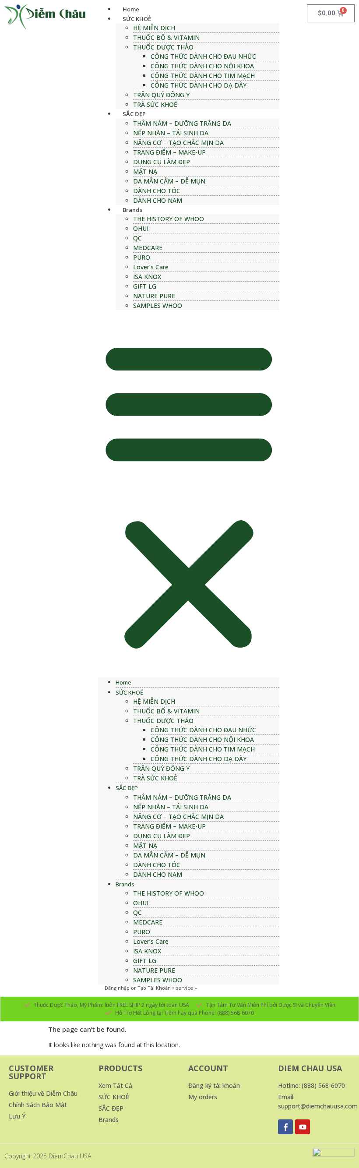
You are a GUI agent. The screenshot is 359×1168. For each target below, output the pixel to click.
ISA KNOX (147, 276)
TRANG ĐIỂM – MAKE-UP (169, 152)
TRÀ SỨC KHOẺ (155, 104)
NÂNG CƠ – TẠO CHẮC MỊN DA (178, 142)
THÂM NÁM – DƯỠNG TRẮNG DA (182, 123)
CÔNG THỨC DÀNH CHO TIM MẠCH (203, 75)
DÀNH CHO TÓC (156, 191)
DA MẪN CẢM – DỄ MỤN (169, 181)
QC (137, 238)
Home (131, 9)
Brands (132, 210)
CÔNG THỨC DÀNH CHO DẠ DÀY (198, 85)
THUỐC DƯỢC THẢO (163, 47)
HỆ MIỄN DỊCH (154, 28)
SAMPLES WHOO (157, 305)
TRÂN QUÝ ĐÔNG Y (161, 95)
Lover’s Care (151, 267)
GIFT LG (144, 286)
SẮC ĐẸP (134, 114)
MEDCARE (147, 247)
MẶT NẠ (145, 171)
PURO (141, 257)
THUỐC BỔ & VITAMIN (166, 37)
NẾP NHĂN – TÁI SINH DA (170, 133)
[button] (189, 494)
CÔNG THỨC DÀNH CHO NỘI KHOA (202, 66)
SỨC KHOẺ (137, 19)
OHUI (140, 228)
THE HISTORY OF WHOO (168, 219)
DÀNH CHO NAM (157, 200)
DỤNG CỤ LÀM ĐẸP (161, 162)
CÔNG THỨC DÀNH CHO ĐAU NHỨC (203, 56)
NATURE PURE (154, 296)
